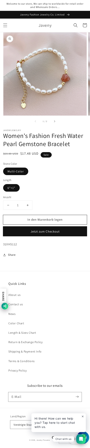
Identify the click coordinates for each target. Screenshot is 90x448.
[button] (5, 25)
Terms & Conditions (21, 361)
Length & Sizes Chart (22, 333)
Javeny (39, 440)
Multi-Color (16, 171)
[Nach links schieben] (35, 121)
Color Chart (16, 323)
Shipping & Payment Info (25, 351)
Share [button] (12, 255)
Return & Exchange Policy (25, 342)
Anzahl (7, 197)
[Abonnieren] (77, 396)
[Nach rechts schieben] (54, 121)
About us (14, 295)
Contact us (15, 304)
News (11, 314)
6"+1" (11, 188)
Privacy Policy (17, 370)
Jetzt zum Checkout (45, 231)
